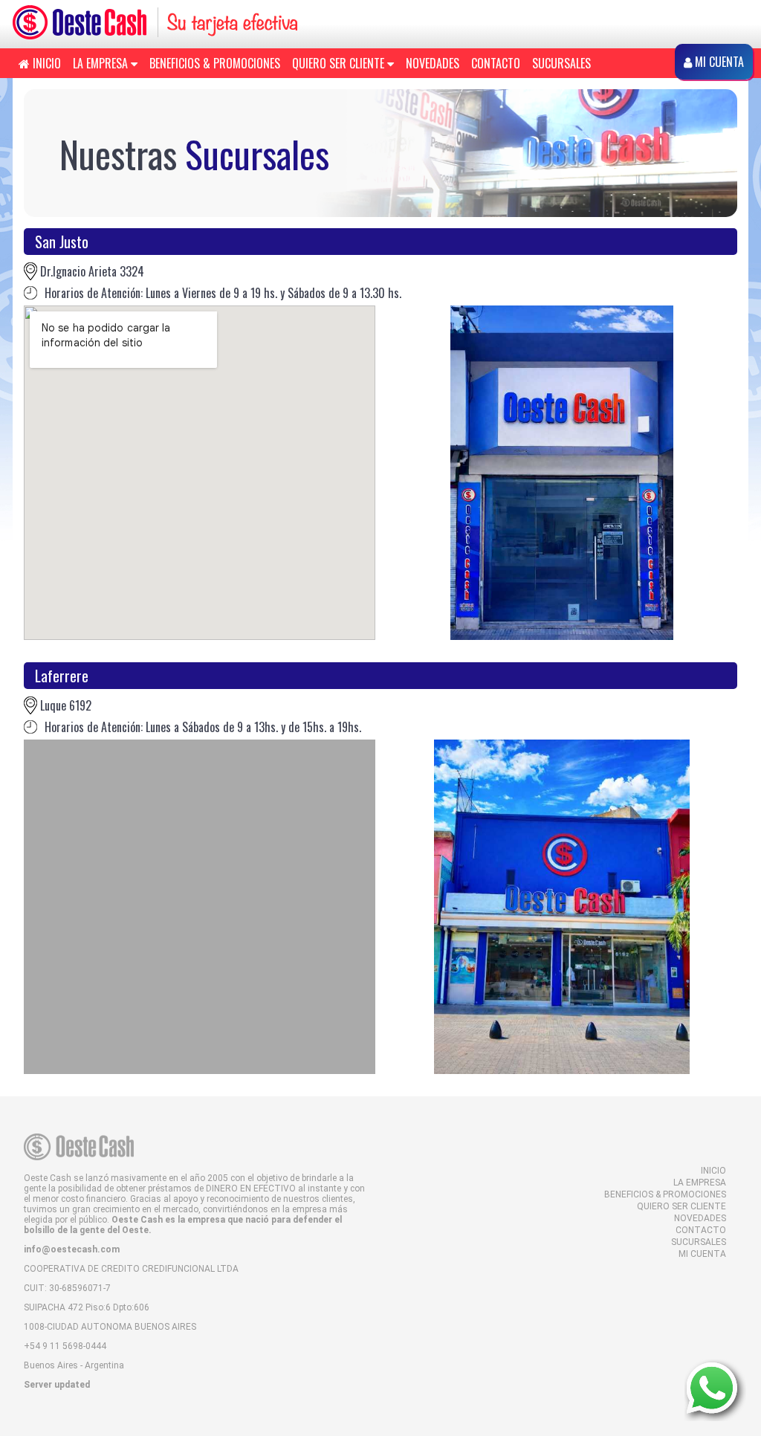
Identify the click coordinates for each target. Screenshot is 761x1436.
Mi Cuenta (702, 1254)
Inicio (45, 63)
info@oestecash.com (72, 1249)
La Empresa (102, 63)
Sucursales (561, 63)
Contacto (495, 63)
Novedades (432, 63)
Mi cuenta (718, 62)
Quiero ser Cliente (339, 63)
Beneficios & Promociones (214, 63)
